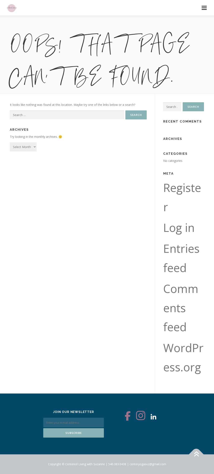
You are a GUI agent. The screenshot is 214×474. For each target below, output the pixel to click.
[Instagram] (140, 417)
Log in (179, 227)
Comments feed (180, 308)
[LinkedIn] (153, 417)
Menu (204, 8)
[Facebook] (128, 417)
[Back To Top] (196, 454)
